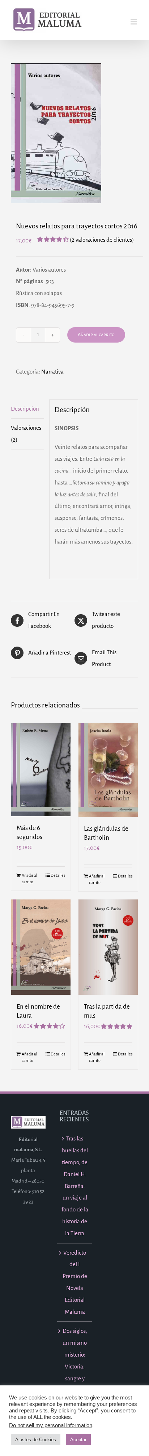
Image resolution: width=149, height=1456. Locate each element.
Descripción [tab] (25, 409)
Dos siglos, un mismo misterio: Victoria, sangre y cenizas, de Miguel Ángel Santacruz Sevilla (74, 1384)
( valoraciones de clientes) (102, 240)
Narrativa (52, 372)
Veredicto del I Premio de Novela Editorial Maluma (75, 1282)
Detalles (58, 875)
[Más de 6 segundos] (41, 769)
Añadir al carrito (96, 334)
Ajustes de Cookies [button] (35, 1439)
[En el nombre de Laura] (41, 947)
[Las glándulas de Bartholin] (108, 770)
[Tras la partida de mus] (108, 947)
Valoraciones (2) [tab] (26, 434)
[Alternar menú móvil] (134, 22)
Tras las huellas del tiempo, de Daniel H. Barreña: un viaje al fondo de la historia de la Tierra (74, 1185)
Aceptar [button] (78, 1439)
